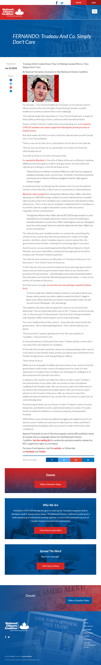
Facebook (30, 451)
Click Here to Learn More (50, 530)
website (57, 448)
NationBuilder (27, 656)
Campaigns (88, 629)
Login (94, 2)
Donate (78, 2)
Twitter (42, 451)
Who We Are (88, 626)
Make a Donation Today (50, 484)
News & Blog (88, 633)
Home (86, 623)
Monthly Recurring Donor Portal (90, 645)
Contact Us (88, 639)
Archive (86, 636)
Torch (12, 656)
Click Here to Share (50, 566)
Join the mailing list (41, 440)
